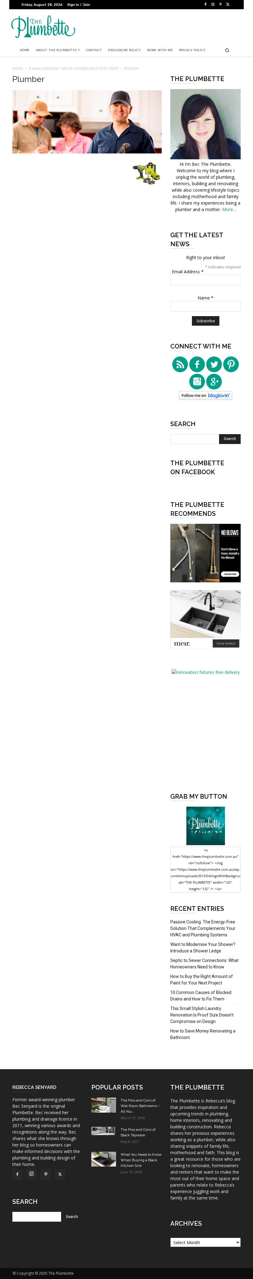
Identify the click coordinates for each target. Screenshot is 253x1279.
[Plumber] (87, 152)
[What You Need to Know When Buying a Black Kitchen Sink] (103, 1159)
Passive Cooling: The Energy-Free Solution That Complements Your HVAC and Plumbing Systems (202, 928)
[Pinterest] (220, 4)
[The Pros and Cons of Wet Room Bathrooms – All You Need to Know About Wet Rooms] (103, 1105)
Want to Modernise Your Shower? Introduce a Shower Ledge (202, 947)
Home (17, 68)
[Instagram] (213, 4)
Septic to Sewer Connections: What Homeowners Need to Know (204, 963)
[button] (227, 50)
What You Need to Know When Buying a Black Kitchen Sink (141, 1160)
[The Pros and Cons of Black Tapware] (103, 1131)
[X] (227, 4)
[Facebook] (205, 4)
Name (205, 298)
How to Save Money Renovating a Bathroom (202, 1034)
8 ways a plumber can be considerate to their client (73, 68)
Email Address (188, 272)
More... (229, 209)
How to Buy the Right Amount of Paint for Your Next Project (201, 979)
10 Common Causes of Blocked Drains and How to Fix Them (200, 995)
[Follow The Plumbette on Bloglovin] (205, 398)
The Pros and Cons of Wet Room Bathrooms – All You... (140, 1106)
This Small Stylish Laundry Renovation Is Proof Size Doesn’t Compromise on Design (202, 1015)
